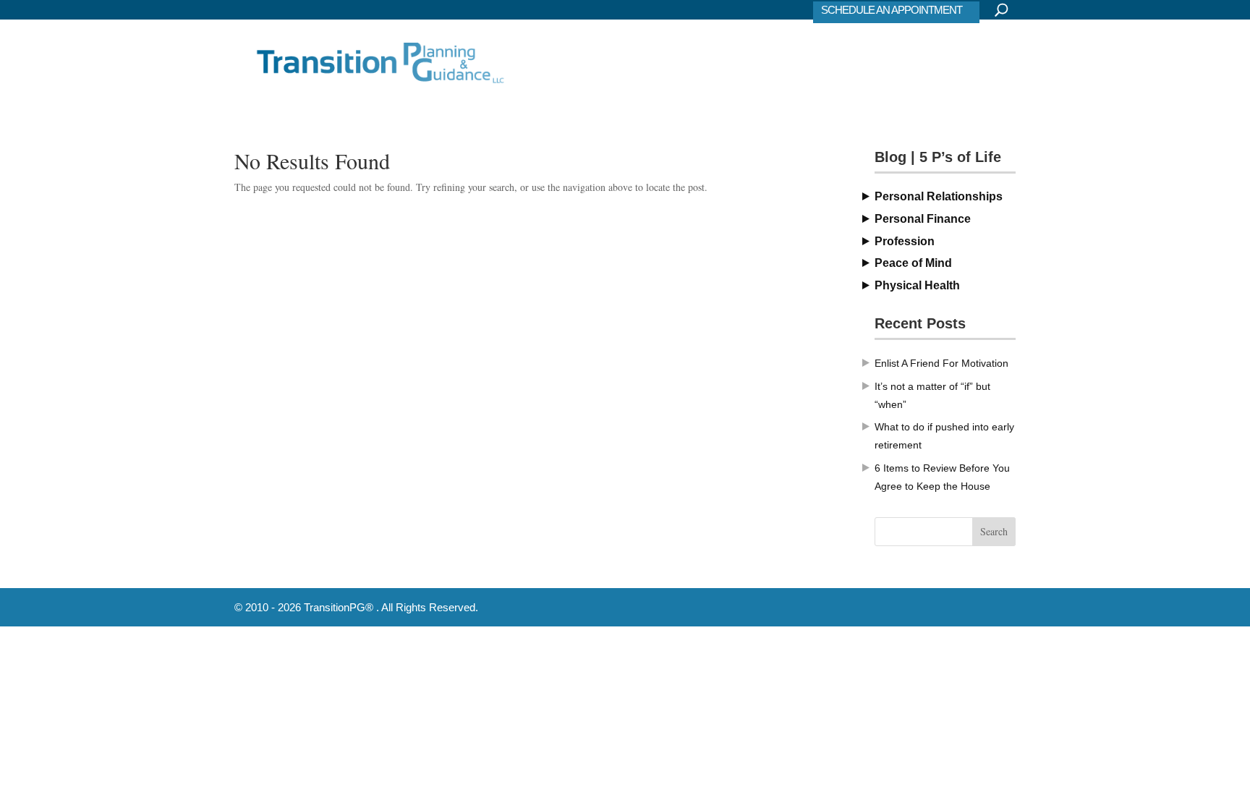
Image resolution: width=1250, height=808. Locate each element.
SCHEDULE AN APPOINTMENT (891, 10)
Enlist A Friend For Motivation (941, 363)
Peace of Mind (913, 263)
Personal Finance (923, 219)
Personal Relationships (939, 196)
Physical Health (917, 285)
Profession (905, 241)
